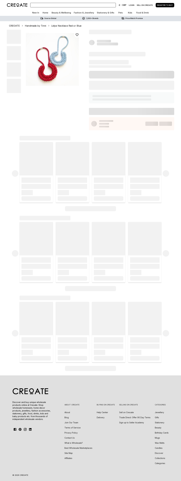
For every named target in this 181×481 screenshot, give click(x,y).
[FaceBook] (15, 429)
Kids (130, 12)
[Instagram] (25, 429)
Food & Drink (142, 12)
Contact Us (69, 438)
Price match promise (134, 18)
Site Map (68, 453)
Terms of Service (72, 427)
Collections (160, 458)
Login (131, 5)
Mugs (157, 438)
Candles (158, 448)
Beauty (158, 427)
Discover (159, 453)
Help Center (102, 412)
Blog (66, 417)
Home (45, 12)
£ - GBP (122, 5)
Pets (120, 12)
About (67, 412)
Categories (160, 463)
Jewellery (159, 412)
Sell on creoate (145, 5)
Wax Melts (159, 443)
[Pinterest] (20, 429)
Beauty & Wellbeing (61, 12)
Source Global (50, 18)
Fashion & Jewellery (84, 12)
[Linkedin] (30, 429)
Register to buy (165, 5)
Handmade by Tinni (35, 25)
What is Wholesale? (73, 443)
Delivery (100, 417)
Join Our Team (71, 422)
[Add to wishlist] (77, 35)
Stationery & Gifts (105, 12)
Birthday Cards (162, 433)
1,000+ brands (92, 18)
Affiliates (68, 458)
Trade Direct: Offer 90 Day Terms (134, 417)
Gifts (157, 417)
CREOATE (14, 25)
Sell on (126, 412)
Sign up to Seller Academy (131, 422)
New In (35, 12)
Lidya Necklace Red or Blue (66, 25)
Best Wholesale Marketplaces (78, 448)
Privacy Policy (71, 433)
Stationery (159, 422)
